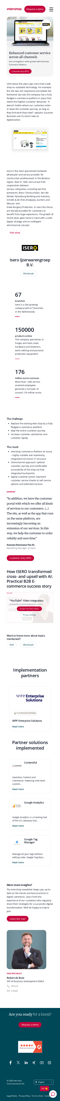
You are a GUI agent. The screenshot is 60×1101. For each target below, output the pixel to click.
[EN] (14, 9)
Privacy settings (10, 592)
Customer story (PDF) (20, 71)
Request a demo (34, 9)
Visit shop (15, 232)
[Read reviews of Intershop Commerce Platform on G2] (30, 1047)
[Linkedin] (27, 1063)
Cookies (47, 1096)
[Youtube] (42, 1063)
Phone (14, 986)
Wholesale (28, 273)
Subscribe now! (18, 918)
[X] (19, 1063)
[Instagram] (49, 1063)
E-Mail (14, 990)
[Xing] (34, 1063)
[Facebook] (11, 1063)
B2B (12, 644)
